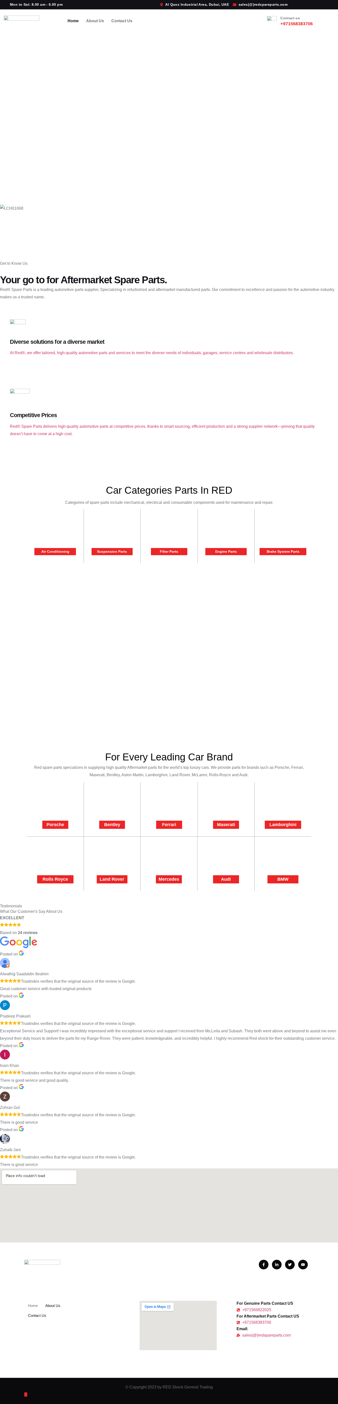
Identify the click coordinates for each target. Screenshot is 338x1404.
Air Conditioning (55, 551)
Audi (226, 879)
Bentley (112, 824)
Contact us (290, 18)
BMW (283, 879)
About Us (95, 21)
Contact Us (121, 21)
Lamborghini (282, 824)
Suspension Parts (112, 551)
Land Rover (112, 879)
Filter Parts (169, 551)
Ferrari (169, 824)
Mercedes (169, 879)
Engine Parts (226, 551)
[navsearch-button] (326, 20)
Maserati (226, 824)
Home (73, 21)
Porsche (55, 824)
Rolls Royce (55, 879)
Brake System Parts (283, 551)
